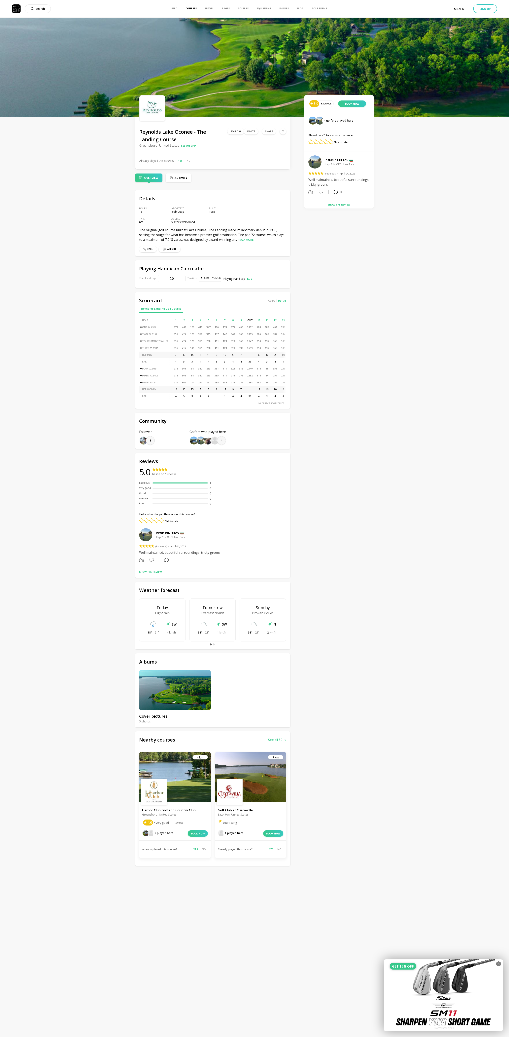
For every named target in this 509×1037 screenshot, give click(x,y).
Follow (235, 131)
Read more (246, 240)
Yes (180, 160)
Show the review (150, 572)
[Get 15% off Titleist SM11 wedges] (443, 995)
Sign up (485, 9)
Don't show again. (444, 1028)
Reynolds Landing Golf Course (161, 308)
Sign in (459, 9)
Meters (282, 300)
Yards (271, 300)
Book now (198, 833)
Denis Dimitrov (167, 533)
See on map (188, 145)
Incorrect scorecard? (271, 403)
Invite (251, 131)
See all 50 (275, 740)
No (188, 160)
